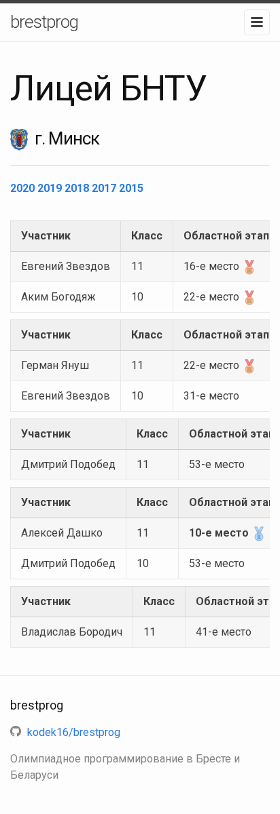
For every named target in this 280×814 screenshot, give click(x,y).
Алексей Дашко (62, 532)
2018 (78, 188)
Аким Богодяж (58, 296)
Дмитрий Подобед (68, 464)
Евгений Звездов (65, 266)
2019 (51, 188)
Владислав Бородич (71, 631)
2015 (131, 188)
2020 (23, 188)
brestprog (44, 22)
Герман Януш (55, 365)
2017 (105, 188)
